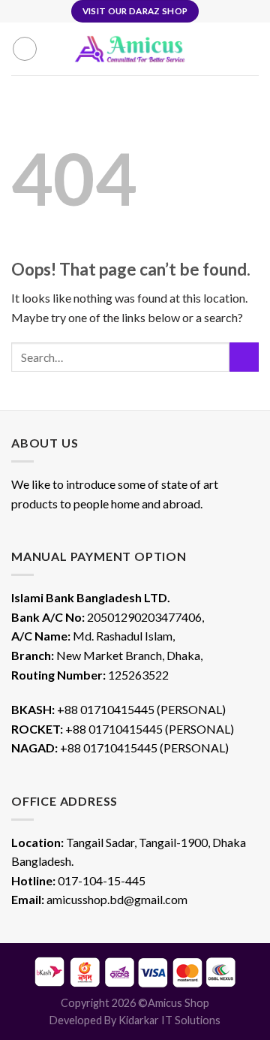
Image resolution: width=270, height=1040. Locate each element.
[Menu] (25, 49)
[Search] (53, 49)
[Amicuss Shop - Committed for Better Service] (138, 49)
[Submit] (244, 357)
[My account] (251, 48)
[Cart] (225, 48)
